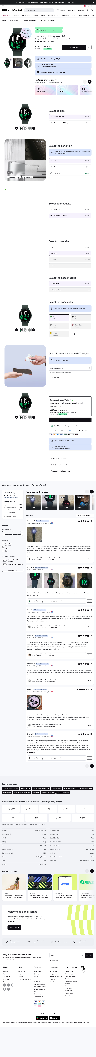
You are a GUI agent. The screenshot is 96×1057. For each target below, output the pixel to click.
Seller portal (37, 994)
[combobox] (70, 368)
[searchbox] (40, 10)
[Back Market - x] (8, 989)
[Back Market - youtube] (12, 985)
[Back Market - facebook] (4, 989)
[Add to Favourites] (89, 47)
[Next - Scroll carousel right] (90, 82)
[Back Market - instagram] (4, 985)
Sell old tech (37, 981)
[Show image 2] (25, 128)
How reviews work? (11, 516)
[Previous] (16, 128)
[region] (63, 90)
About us (5, 971)
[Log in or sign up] (88, 10)
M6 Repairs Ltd (64, 430)
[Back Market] (12, 10)
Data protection (69, 986)
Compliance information (85, 430)
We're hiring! (6, 979)
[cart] (92, 10)
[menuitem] (26, 15)
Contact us (21, 971)
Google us (11, 921)
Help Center (22, 974)
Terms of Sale (69, 974)
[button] (26, 33)
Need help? (72, 10)
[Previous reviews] (87, 766)
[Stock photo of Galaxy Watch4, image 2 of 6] (28, 63)
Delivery (20, 976)
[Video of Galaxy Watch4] (17, 63)
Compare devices (55, 974)
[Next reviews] (92, 766)
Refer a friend (38, 971)
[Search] (25, 10)
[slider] (4, 534)
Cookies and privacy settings (71, 982)
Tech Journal (53, 971)
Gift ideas (52, 979)
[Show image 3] (30, 128)
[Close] (93, 2)
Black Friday (53, 982)
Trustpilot (6, 982)
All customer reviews (56, 976)
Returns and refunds (24, 979)
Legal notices (69, 993)
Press (4, 974)
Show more (31, 752)
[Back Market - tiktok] (8, 985)
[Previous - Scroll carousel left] (85, 82)
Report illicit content (71, 996)
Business (81, 10)
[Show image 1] (20, 128)
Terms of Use (69, 971)
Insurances (37, 979)
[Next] (33, 128)
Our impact (6, 976)
